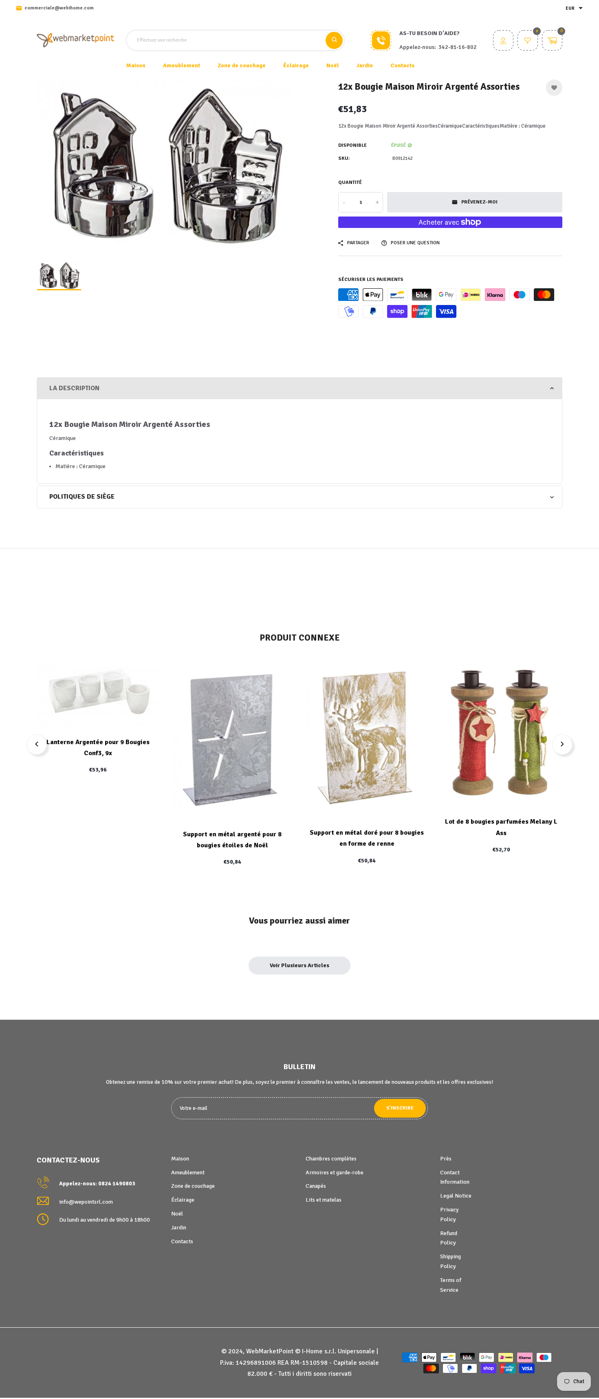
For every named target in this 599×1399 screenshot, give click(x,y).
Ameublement (188, 1172)
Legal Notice (455, 1195)
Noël (177, 1213)
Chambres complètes (331, 1158)
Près (445, 1158)
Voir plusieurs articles (299, 965)
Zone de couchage (193, 1185)
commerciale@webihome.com (59, 8)
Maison (135, 65)
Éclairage (182, 1199)
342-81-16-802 (457, 47)
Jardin (178, 1227)
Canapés (316, 1185)
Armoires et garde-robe (334, 1172)
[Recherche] (334, 40)
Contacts (402, 65)
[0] (528, 41)
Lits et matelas (323, 1199)
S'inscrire (400, 1108)
